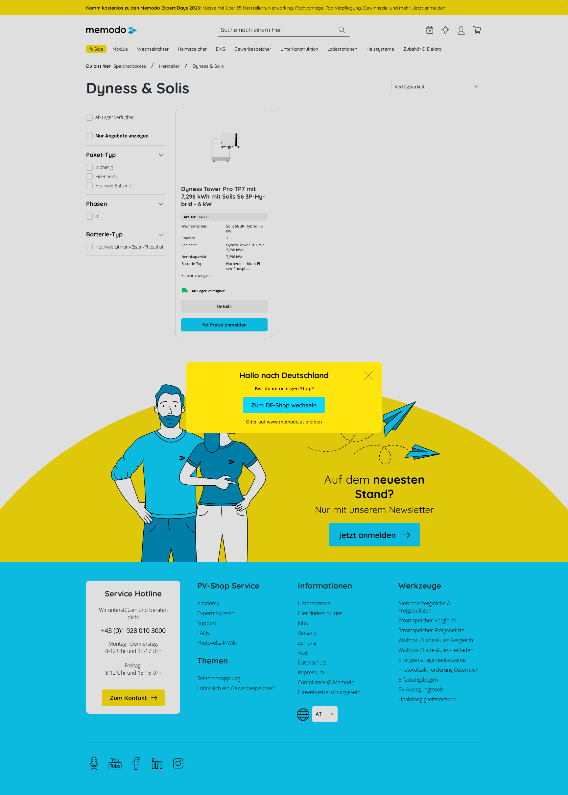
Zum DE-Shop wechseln (284, 405)
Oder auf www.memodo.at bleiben (284, 422)
